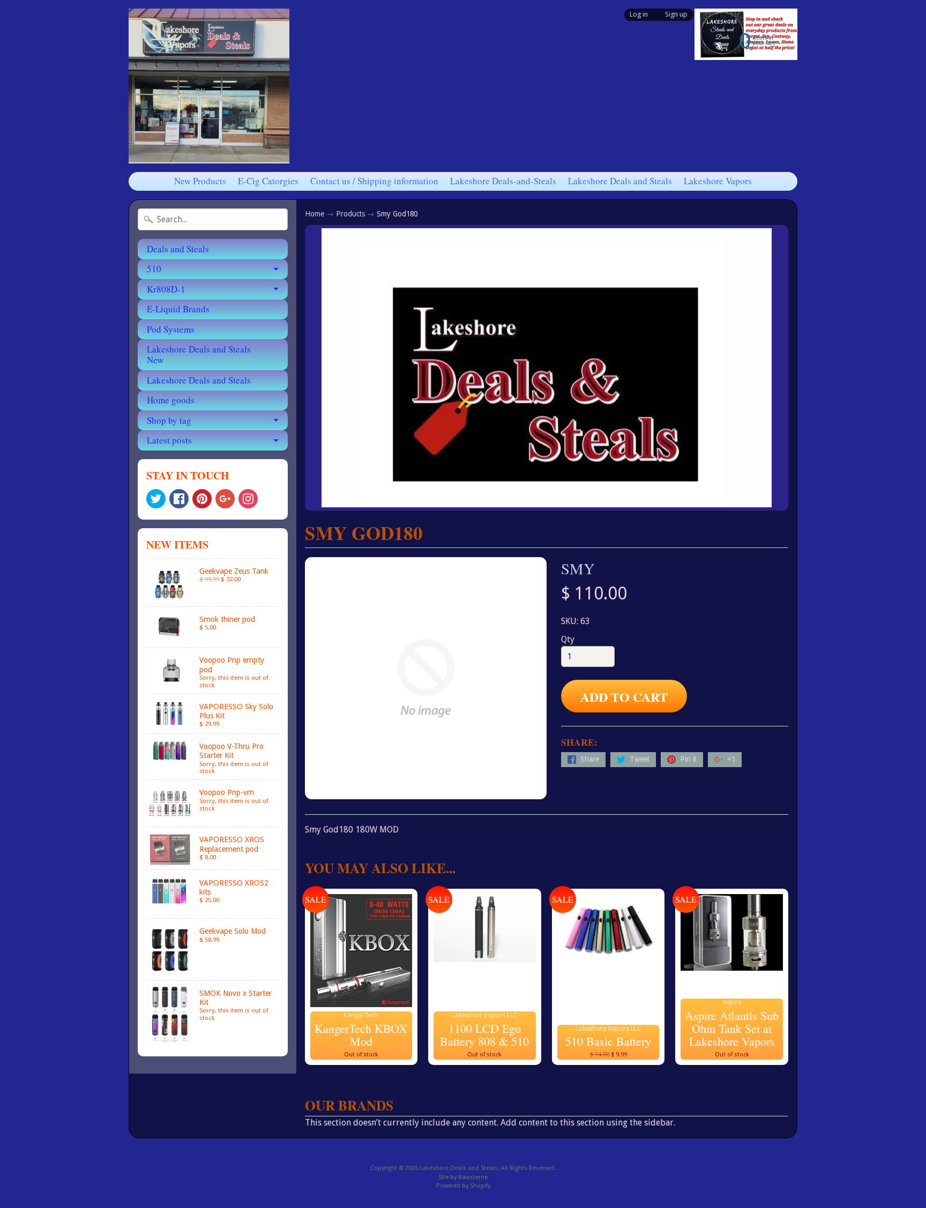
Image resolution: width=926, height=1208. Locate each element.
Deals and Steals (178, 249)
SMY (578, 568)
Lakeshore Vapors (718, 181)
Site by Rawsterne (463, 1177)
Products (350, 213)
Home (314, 213)
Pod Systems (171, 329)
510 (154, 268)
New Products (200, 181)
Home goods (171, 400)
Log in (639, 14)
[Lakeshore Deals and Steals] (209, 86)
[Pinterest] (202, 498)
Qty (567, 639)
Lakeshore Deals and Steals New (199, 354)
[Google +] (225, 498)
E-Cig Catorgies (268, 181)
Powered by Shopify (463, 1185)
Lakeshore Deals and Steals (620, 181)
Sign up (676, 14)
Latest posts (169, 440)
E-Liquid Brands (178, 309)
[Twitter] (156, 498)
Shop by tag (169, 420)
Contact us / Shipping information (374, 181)
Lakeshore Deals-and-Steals (503, 181)
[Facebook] (179, 498)
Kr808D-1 (166, 289)
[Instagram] (248, 498)
